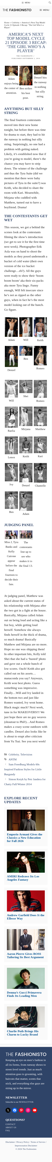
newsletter (26, 1102)
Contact (11, 1124)
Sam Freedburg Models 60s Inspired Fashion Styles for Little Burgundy (23, 769)
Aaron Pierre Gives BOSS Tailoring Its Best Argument (25, 955)
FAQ (8, 1131)
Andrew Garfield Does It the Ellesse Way (25, 916)
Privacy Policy (23, 1142)
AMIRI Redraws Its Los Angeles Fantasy (23, 878)
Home (6, 22)
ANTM (13, 759)
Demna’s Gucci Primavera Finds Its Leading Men (24, 994)
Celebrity (16, 22)
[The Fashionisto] (17, 10)
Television (26, 754)
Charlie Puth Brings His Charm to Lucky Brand (23, 1032)
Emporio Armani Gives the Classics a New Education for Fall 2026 (24, 838)
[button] (50, 3)
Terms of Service (38, 1142)
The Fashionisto (25, 56)
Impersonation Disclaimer (26, 1146)
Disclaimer (10, 1142)
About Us (11, 1127)
